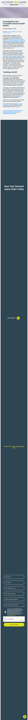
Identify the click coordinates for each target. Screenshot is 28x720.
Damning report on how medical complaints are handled (11, 112)
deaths (17, 96)
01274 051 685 (11, 318)
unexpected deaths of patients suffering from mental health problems (14, 40)
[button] (25, 717)
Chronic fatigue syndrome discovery (13, 110)
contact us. (18, 106)
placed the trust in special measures (12, 56)
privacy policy (13, 615)
